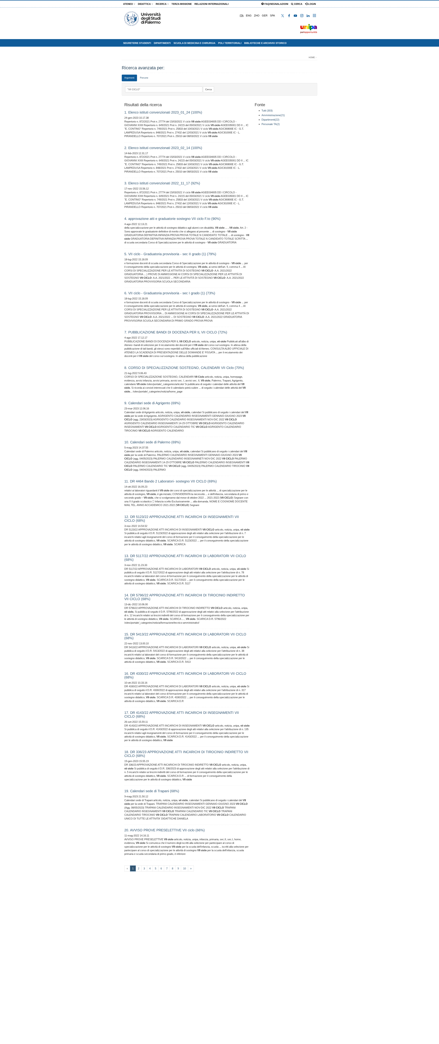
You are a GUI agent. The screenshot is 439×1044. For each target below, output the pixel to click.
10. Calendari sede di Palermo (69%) (152, 442)
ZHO (256, 15)
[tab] (129, 78)
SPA (272, 15)
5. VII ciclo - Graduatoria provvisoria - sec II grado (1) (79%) (170, 254)
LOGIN (311, 4)
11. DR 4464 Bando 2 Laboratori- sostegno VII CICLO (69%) (170, 481)
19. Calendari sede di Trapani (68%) (151, 791)
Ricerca (161, 4)
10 (184, 868)
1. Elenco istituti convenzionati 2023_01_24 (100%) (163, 112)
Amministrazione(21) (273, 115)
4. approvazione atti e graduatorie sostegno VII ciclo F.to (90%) (172, 219)
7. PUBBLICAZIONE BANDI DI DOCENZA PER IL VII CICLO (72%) (175, 332)
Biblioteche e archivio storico (265, 43)
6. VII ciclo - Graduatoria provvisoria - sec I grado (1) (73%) (169, 293)
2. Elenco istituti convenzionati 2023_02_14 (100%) (163, 148)
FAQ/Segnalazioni (276, 4)
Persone (144, 77)
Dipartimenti (162, 43)
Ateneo (128, 4)
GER (265, 15)
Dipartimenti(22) (270, 119)
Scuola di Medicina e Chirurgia (194, 43)
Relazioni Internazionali (211, 4)
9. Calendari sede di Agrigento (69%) (152, 403)
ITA (242, 15)
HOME (312, 57)
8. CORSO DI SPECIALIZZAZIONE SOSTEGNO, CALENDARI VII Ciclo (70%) (184, 368)
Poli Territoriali (229, 43)
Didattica (144, 4)
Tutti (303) (267, 110)
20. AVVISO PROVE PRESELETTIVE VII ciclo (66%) (164, 830)
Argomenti (129, 77)
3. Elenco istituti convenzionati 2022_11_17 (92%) (162, 183)
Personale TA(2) (271, 124)
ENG (249, 15)
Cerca (297, 4)
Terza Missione (181, 4)
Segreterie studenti (137, 43)
